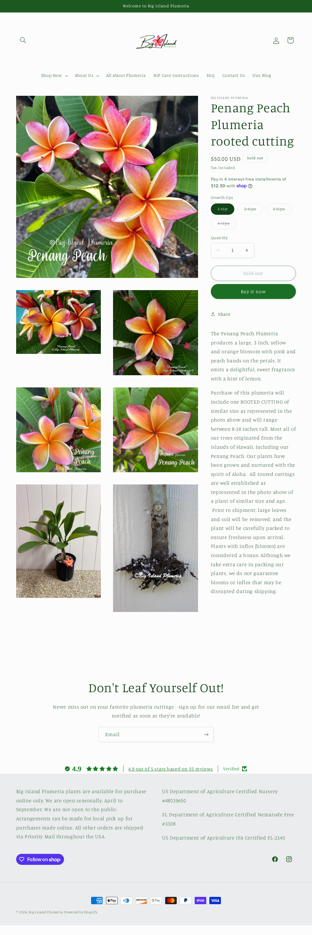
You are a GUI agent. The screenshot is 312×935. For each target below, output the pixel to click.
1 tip (226, 210)
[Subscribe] (206, 734)
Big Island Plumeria (46, 912)
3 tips (282, 210)
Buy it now (253, 291)
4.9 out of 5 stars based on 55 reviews (170, 769)
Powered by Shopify (80, 912)
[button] (23, 40)
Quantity (219, 237)
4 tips (227, 224)
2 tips (253, 210)
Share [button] (224, 314)
